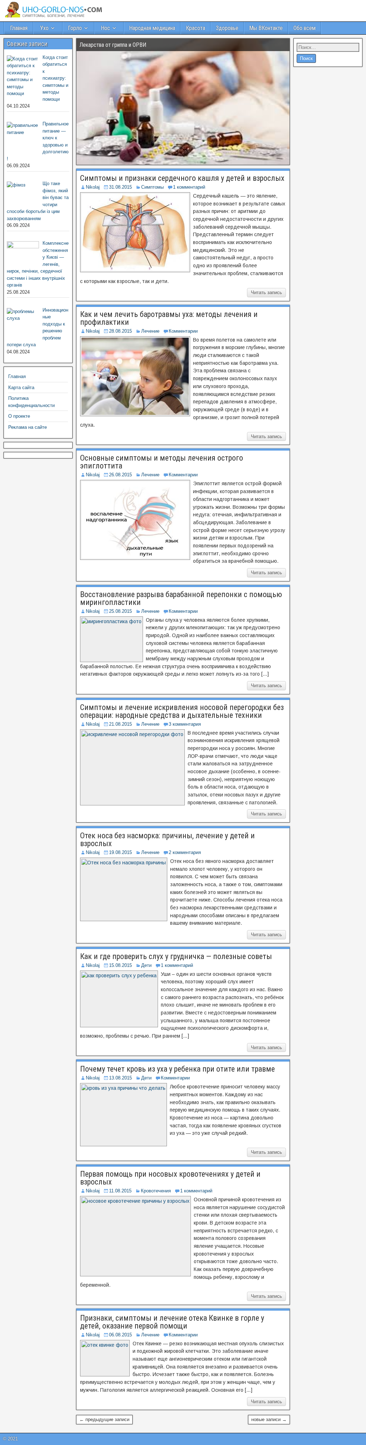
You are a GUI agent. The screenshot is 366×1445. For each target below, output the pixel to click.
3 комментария (185, 724)
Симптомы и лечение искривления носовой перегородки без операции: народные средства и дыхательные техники (182, 711)
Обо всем (304, 28)
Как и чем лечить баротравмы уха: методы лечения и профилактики (169, 318)
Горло (75, 28)
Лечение (150, 331)
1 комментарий (189, 187)
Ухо (44, 28)
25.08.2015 (120, 611)
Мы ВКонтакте (266, 28)
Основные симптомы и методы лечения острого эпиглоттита (161, 461)
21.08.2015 (120, 724)
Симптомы (152, 187)
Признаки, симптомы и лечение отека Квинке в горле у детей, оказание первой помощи (172, 1322)
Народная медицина (152, 28)
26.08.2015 (120, 474)
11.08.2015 (120, 1190)
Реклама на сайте (27, 427)
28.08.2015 (120, 331)
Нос (105, 28)
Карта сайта (21, 387)
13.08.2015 (120, 1078)
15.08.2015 (120, 965)
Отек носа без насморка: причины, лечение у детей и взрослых (167, 839)
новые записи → (269, 1419)
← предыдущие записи (104, 1419)
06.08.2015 (120, 1334)
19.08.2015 (120, 852)
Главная (19, 28)
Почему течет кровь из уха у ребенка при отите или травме (177, 1068)
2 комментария (185, 852)
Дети (146, 965)
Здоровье (227, 28)
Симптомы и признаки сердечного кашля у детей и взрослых (182, 178)
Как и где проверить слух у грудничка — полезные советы (176, 956)
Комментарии (183, 331)
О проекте (19, 416)
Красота (195, 28)
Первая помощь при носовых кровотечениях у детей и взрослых (170, 1178)
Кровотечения (156, 1190)
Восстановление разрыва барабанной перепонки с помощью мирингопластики (181, 598)
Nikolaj (93, 187)
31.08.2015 (120, 187)
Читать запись (266, 292)
